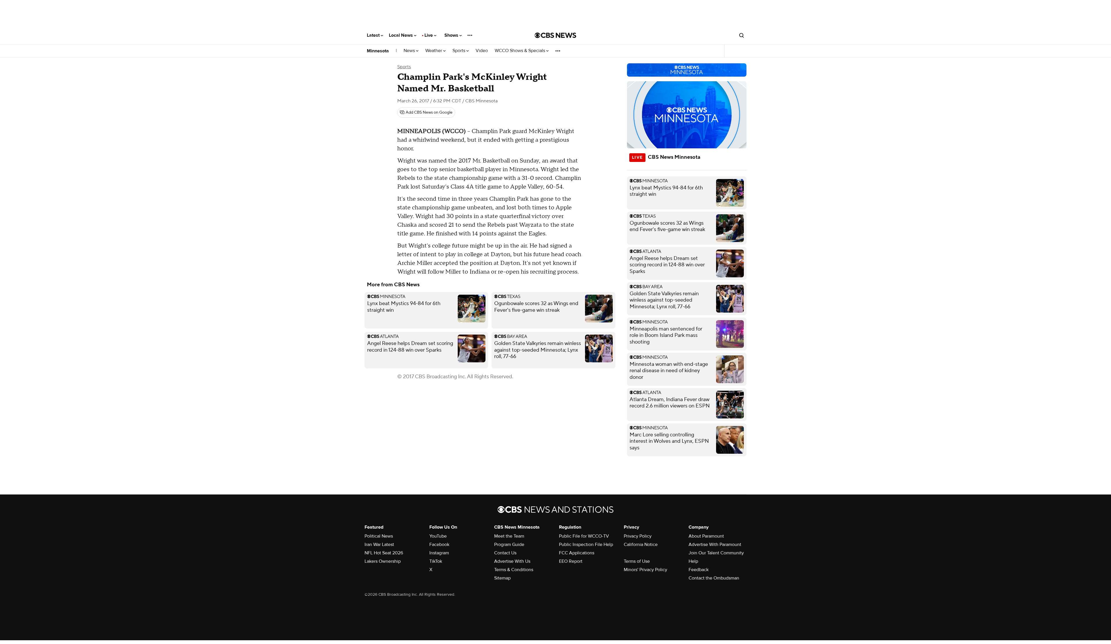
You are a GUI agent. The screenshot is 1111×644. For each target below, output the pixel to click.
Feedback (699, 569)
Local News (401, 35)
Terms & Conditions (513, 569)
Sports (459, 50)
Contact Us (505, 553)
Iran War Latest (379, 544)
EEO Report (570, 561)
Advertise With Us (512, 561)
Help (693, 561)
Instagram (439, 553)
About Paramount (706, 536)
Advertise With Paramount (715, 544)
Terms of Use (637, 561)
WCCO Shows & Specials (520, 50)
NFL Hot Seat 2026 (384, 553)
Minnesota (378, 51)
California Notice (641, 544)
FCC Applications (576, 553)
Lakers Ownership (383, 561)
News (410, 50)
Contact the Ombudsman (714, 578)
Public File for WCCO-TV (584, 536)
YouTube (438, 536)
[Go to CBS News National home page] (555, 35)
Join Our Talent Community (716, 553)
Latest (374, 35)
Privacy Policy (638, 536)
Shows (451, 35)
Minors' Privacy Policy (645, 569)
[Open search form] (741, 35)
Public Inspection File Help (586, 544)
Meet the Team (509, 536)
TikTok (435, 561)
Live (429, 35)
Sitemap (502, 578)
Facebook (439, 544)
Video (482, 50)
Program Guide (509, 544)
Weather (434, 50)
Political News (379, 536)
